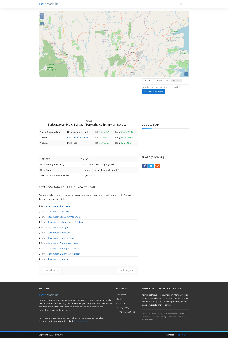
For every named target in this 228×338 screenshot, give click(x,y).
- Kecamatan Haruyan (54, 227)
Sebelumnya (52, 270)
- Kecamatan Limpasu (54, 211)
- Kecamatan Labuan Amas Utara (60, 217)
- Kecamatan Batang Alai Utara (59, 243)
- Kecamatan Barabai (54, 259)
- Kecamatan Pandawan (55, 206)
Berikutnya (125, 270)
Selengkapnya (80, 321)
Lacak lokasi (176, 80)
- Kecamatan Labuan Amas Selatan (61, 222)
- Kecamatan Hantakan (55, 232)
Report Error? (183, 335)
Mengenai (121, 295)
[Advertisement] (88, 96)
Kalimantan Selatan (77, 137)
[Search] (181, 4)
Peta (48, 4)
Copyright (120, 303)
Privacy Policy (122, 307)
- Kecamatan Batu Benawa (57, 238)
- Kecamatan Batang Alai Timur (59, 248)
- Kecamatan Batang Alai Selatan (60, 254)
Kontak (119, 299)
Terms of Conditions (125, 312)
